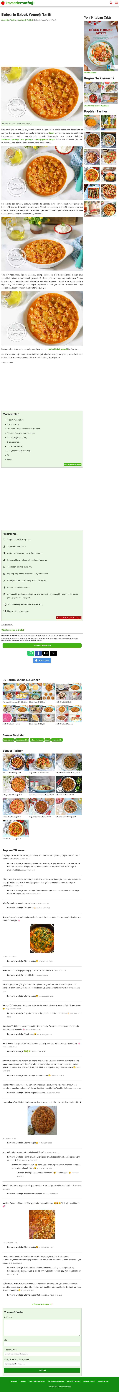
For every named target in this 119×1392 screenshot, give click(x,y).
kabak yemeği (8, 740)
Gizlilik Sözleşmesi (73, 1381)
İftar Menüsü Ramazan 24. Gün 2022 (15, 702)
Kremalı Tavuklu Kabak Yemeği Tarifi (41, 795)
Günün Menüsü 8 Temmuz (64, 724)
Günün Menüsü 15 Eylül (37, 724)
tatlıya (52, 139)
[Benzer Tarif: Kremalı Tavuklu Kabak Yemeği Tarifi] (42, 784)
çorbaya (15, 139)
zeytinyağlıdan (41, 139)
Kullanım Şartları (88, 1381)
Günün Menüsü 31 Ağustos (96, 106)
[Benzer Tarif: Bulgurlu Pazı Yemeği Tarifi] (69, 784)
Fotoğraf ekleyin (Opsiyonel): (16, 1359)
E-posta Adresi (10, 1350)
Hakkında (14, 1381)
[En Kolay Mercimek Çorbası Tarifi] (92, 122)
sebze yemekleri (36, 740)
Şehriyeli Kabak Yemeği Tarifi (12, 795)
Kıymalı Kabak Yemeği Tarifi (12, 817)
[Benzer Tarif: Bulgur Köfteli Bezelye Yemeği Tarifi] (69, 762)
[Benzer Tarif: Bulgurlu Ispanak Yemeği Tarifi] (69, 806)
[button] (30, 653)
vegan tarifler (57, 740)
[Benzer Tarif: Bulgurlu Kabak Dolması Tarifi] (42, 762)
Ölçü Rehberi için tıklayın (72, 464)
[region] (42, 43)
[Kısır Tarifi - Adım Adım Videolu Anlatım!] (92, 140)
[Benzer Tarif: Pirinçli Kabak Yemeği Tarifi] (16, 828)
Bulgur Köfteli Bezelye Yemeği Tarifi (68, 773)
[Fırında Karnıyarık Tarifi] (92, 192)
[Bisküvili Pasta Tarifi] (92, 209)
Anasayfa (5, 20)
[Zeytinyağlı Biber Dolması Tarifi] (108, 122)
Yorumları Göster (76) (42, 645)
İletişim (23, 1381)
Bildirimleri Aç (44, 660)
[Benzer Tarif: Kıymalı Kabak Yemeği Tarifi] (16, 806)
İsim (5, 1340)
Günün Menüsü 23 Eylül (63, 702)
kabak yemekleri (22, 740)
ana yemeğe (27, 139)
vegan (47, 740)
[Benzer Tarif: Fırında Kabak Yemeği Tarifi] (16, 762)
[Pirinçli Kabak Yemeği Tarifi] (92, 174)
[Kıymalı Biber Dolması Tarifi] (108, 174)
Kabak (51, 133)
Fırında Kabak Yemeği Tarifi (12, 773)
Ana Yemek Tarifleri (25, 20)
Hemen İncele (90, 72)
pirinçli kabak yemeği (58, 349)
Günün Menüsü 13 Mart (37, 702)
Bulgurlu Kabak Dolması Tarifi (39, 773)
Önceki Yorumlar (40, 1304)
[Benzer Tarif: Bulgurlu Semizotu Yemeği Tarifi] (42, 806)
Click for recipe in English (12, 630)
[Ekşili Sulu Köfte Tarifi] (108, 140)
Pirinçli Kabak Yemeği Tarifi (12, 839)
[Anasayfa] (18, 3)
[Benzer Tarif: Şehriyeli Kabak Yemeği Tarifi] (16, 784)
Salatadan (5, 139)
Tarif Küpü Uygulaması (37, 1381)
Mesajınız (8, 1317)
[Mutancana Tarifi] (92, 157)
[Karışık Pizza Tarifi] (108, 192)
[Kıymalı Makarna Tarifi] (108, 209)
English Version (103, 1381)
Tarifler (13, 20)
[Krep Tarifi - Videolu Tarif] (108, 157)
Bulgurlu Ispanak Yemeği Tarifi (66, 817)
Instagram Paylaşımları (56, 1381)
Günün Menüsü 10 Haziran (11, 724)
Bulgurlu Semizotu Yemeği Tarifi (40, 817)
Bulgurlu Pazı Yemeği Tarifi (65, 795)
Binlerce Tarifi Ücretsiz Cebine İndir (69, 618)
